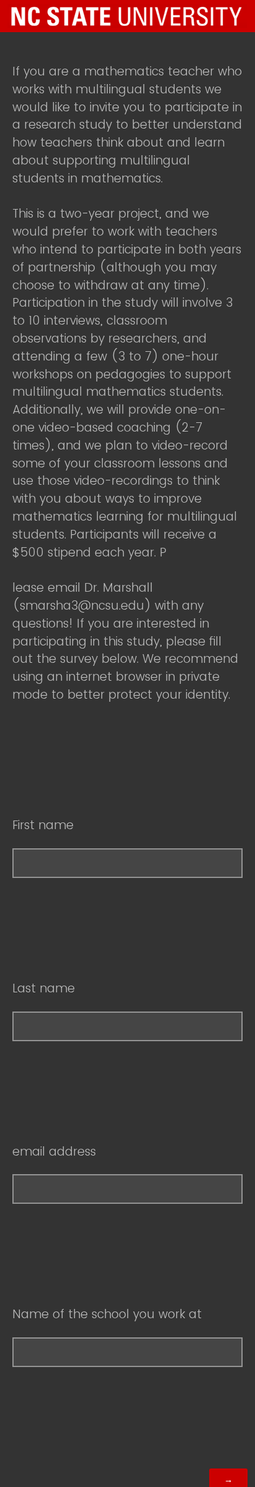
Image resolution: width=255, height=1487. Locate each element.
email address (54, 1151)
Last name (43, 988)
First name (43, 825)
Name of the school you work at (107, 1314)
